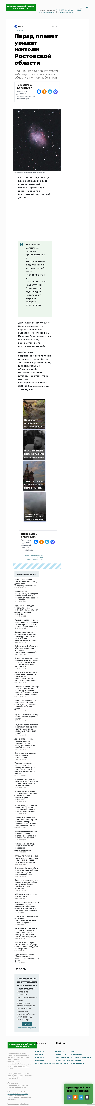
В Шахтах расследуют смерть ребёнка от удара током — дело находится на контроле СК (26, 908)
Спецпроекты (62, 1026)
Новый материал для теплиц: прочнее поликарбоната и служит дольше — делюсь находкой (26, 572)
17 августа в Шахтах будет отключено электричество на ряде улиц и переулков (26, 882)
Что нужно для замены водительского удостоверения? (25, 718)
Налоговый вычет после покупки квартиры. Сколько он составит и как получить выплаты (25, 797)
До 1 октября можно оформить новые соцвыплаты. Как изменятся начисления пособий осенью (24, 705)
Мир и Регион (62, 1020)
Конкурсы (39, 1020)
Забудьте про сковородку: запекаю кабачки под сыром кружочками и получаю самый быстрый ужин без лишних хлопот (26, 653)
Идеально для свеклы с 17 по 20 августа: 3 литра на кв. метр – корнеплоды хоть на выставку (26, 745)
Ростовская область (35, 522)
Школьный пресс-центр (80, 1020)
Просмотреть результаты (26, 990)
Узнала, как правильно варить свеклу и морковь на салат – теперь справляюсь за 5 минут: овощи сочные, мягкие (26, 784)
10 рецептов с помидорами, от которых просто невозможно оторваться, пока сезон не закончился (26, 558)
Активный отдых (26, 979)
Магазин (39, 1017)
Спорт (72, 1014)
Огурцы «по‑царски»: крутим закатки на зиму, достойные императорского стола (25, 545)
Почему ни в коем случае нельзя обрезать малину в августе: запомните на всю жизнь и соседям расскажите (26, 625)
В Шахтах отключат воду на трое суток (25, 858)
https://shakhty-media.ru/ (18, 1018)
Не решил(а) (24, 982)
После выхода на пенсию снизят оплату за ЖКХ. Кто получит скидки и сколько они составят (25, 771)
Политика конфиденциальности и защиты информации (18, 1048)
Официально (75, 1023)
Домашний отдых (27, 977)
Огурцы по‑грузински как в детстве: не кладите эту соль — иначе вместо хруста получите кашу (26, 821)
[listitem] (39, 91)
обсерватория (37, 518)
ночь (27, 518)
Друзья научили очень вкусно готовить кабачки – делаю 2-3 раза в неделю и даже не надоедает (26, 758)
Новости (60, 1014)
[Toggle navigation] (81, 7)
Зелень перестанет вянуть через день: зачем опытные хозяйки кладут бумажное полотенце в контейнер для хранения (26, 869)
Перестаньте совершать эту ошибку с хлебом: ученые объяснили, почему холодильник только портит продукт (25, 895)
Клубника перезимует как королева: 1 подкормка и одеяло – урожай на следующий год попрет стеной (26, 691)
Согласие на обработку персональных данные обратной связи (18, 1068)
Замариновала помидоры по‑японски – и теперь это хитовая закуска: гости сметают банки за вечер (26, 585)
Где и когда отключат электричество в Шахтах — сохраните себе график (26, 920)
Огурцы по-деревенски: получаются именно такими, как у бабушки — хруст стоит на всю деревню (26, 667)
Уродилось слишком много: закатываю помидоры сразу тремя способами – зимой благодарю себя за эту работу (25, 731)
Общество (19, 30)
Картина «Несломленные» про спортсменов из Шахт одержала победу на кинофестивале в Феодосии (26, 847)
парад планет (37, 520)
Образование (76, 1017)
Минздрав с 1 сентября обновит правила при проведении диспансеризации (24, 809)
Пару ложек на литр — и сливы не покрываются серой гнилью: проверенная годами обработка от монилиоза (26, 639)
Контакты (39, 1014)
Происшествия (63, 1023)
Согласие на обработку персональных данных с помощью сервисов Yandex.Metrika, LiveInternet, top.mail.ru (20, 1058)
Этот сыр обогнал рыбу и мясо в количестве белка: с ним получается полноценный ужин (26, 834)
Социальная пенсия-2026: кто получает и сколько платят (26, 679)
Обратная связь (77, 1026)
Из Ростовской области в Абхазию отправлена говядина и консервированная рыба (26, 612)
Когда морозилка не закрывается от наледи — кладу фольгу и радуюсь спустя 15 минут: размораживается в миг (26, 598)
